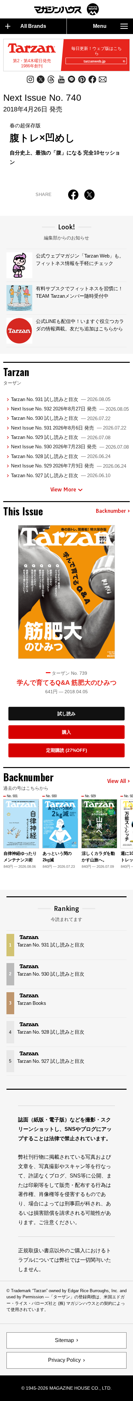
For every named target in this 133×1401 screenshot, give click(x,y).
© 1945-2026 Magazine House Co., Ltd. (66, 1388)
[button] (126, 830)
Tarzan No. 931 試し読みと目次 (60, 399)
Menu (100, 26)
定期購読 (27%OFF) (66, 750)
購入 (66, 732)
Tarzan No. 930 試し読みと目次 (60, 418)
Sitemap (64, 1340)
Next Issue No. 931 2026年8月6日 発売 (68, 428)
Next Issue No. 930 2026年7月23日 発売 (70, 446)
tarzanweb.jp (95, 61)
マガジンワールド (66, 9)
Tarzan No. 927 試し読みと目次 (60, 475)
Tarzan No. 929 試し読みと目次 (60, 437)
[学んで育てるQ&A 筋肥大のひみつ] (66, 592)
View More (63, 489)
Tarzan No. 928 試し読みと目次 (60, 456)
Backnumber (111, 511)
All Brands (33, 26)
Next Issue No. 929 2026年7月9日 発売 (68, 465)
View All (116, 781)
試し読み (66, 713)
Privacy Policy (64, 1360)
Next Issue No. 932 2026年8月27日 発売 (70, 408)
